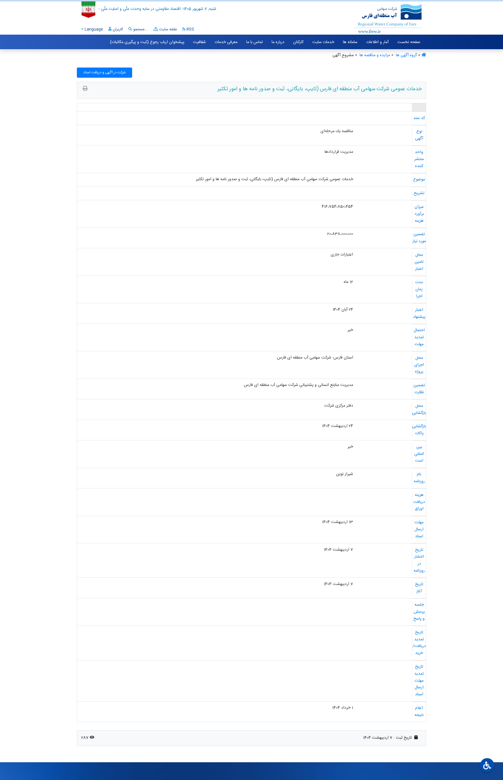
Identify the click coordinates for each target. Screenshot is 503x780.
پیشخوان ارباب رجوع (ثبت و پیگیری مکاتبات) (147, 42)
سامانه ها (350, 42)
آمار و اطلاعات (377, 42)
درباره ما (278, 42)
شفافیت (199, 42)
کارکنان (298, 42)
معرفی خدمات (226, 42)
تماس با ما (254, 42)
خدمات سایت (323, 42)
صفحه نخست (408, 42)
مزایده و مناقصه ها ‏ (374, 55)
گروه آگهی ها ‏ (406, 55)
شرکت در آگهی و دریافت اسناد (104, 72)
